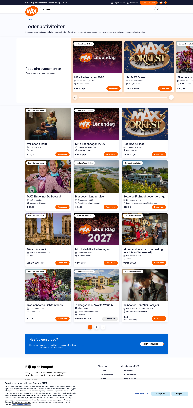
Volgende (171, 97)
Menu (48, 9)
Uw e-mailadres (31, 379)
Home (30, 19)
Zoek (162, 9)
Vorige (75, 97)
